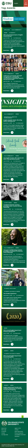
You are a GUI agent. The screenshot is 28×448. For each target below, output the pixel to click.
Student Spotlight (10, 288)
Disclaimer (17, 436)
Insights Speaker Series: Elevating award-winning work (12, 120)
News (5, 32)
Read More (6, 51)
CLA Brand (3, 431)
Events (6, 350)
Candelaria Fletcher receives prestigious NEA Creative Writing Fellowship (12, 206)
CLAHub (3, 433)
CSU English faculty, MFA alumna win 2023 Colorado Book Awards (13, 158)
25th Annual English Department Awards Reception (12, 356)
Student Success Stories (12, 291)
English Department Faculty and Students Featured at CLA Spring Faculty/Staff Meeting (12, 388)
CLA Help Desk (4, 434)
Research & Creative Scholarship (10, 117)
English (16, 3)
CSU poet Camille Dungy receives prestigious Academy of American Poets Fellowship (13, 251)
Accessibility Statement (20, 434)
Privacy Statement (19, 433)
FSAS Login (3, 430)
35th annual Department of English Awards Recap (13, 35)
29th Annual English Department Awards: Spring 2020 (12, 331)
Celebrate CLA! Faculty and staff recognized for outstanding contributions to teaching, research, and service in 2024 (13, 77)
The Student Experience (9, 293)
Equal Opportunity (19, 431)
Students (12, 32)
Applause (7, 30)
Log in (16, 439)
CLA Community (16, 30)
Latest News (8, 202)
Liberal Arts (3, 428)
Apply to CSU (18, 428)
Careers (16, 430)
